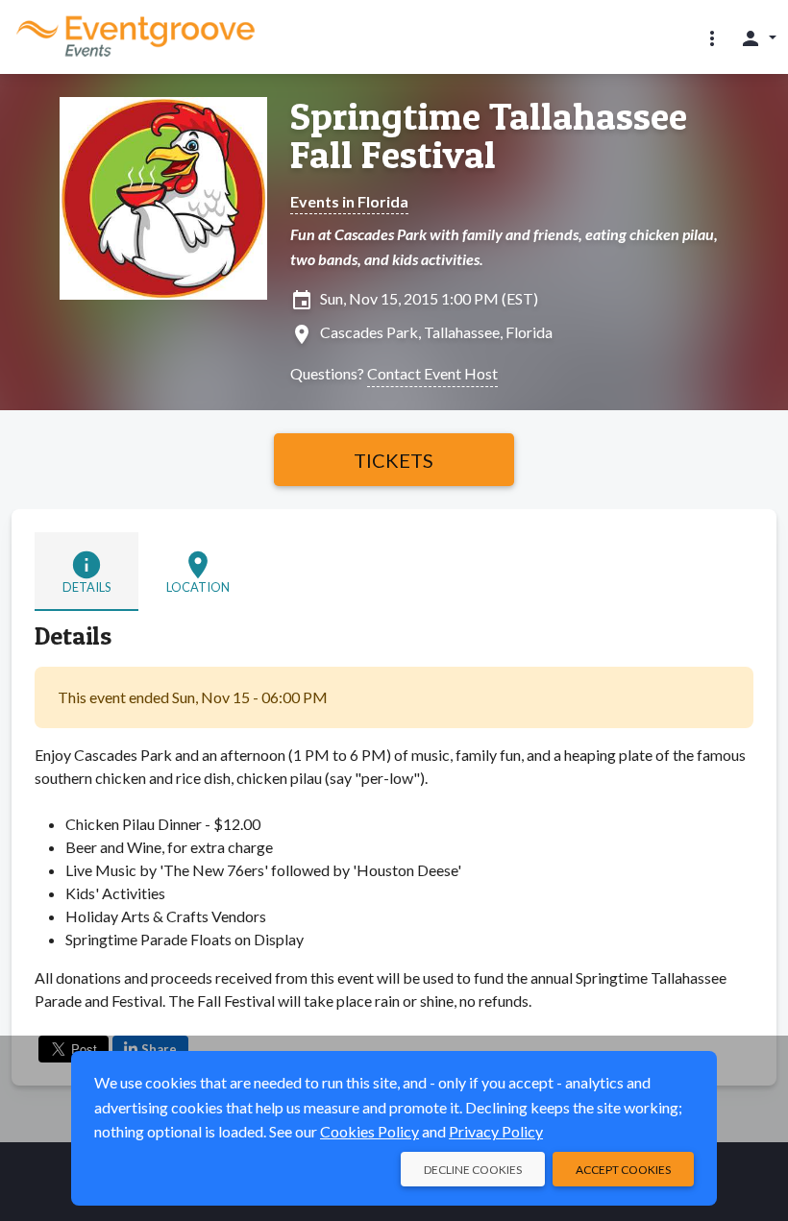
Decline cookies (473, 1169)
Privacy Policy (496, 1131)
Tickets (393, 460)
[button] (712, 37)
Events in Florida (349, 201)
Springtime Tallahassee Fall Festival (488, 135)
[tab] (86, 571)
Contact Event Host (432, 373)
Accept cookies (623, 1169)
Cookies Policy (369, 1131)
